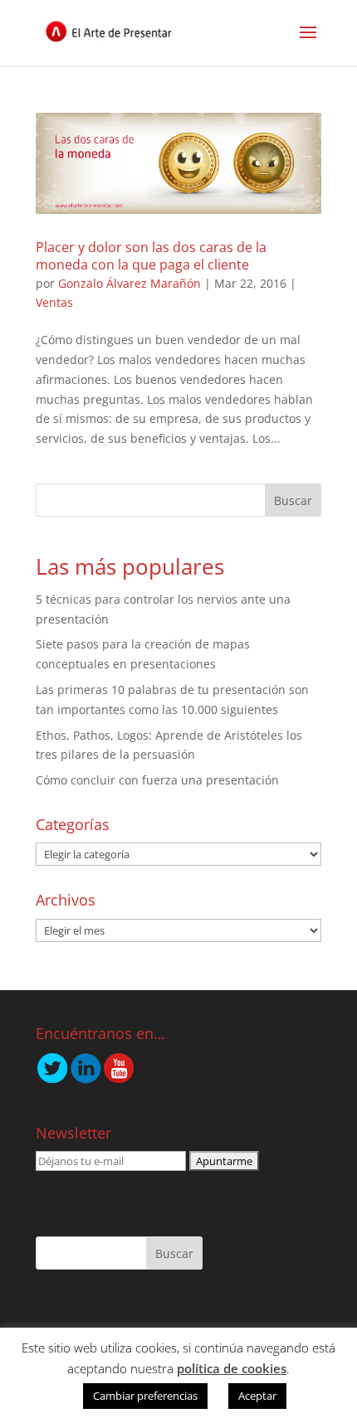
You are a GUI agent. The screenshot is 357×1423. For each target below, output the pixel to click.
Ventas (54, 302)
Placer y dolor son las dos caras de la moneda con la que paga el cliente (151, 256)
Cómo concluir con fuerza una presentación (157, 780)
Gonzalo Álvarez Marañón (129, 283)
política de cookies (231, 1368)
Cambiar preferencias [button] (145, 1395)
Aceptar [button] (257, 1395)
